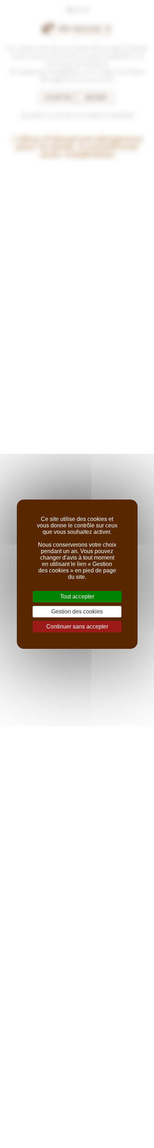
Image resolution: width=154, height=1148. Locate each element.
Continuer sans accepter (77, 626)
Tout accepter (77, 596)
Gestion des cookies (77, 611)
